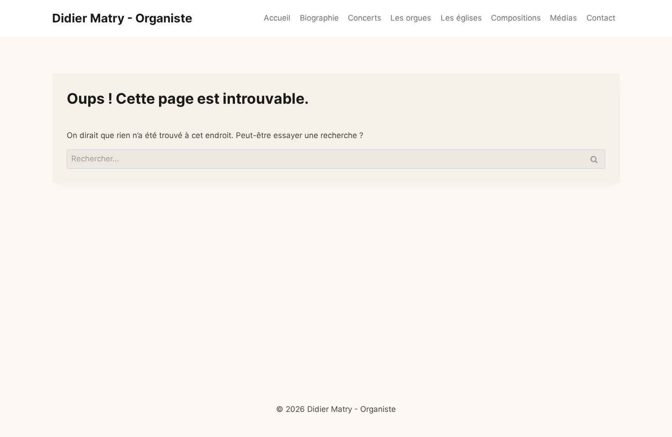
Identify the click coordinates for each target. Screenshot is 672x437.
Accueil (277, 17)
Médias (563, 17)
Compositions (516, 17)
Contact (601, 17)
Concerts (364, 17)
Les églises (461, 17)
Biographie (319, 17)
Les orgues (410, 17)
